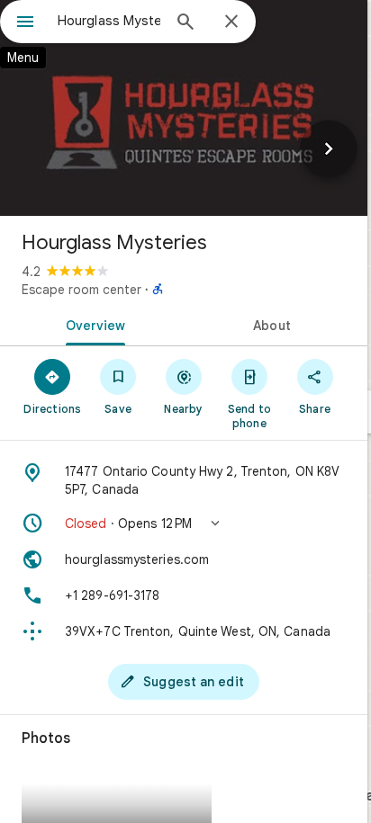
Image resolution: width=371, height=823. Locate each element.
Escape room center (81, 290)
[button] (183, 523)
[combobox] (109, 20)
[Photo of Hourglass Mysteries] (183, 108)
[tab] (92, 323)
